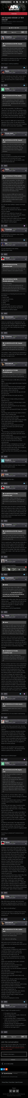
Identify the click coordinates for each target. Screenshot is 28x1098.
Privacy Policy (5, 1082)
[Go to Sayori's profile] (2, 721)
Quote (5, 67)
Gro (6, 243)
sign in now (8, 1046)
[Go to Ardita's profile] (2, 475)
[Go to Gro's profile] (2, 244)
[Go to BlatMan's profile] (2, 89)
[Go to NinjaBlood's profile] (2, 460)
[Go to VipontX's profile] (2, 1006)
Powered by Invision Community (14, 1095)
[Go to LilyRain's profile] (2, 897)
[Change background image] (23, 2)
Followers (13, 1059)
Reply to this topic (15, 28)
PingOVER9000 (9, 578)
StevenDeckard (9, 317)
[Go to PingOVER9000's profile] (2, 578)
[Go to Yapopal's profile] (2, 258)
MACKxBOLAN (9, 363)
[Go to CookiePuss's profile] (2, 37)
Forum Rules (11, 1082)
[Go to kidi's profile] (2, 561)
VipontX (7, 1005)
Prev (5, 32)
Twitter (14, 1091)
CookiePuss (8, 37)
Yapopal (20, 43)
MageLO (5, 21)
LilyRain (7, 896)
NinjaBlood (8, 460)
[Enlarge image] (14, 568)
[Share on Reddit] (6, 1069)
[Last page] (26, 32)
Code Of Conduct (19, 1082)
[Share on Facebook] (4, 1069)
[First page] (2, 32)
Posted (10, 38)
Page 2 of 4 (14, 32)
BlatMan (7, 88)
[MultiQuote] (2, 68)
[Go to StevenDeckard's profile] (2, 317)
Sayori (7, 721)
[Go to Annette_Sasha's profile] (2, 134)
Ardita (6, 474)
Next (23, 32)
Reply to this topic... (9, 1054)
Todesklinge (8, 229)
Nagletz (7, 71)
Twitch (17, 1091)
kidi (6, 560)
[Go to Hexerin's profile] (2, 616)
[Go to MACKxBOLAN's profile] (2, 364)
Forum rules (14, 13)
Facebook (10, 1091)
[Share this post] (25, 38)
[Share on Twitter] (2, 1069)
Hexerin (7, 615)
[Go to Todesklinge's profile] (2, 230)
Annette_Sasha (9, 133)
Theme (13, 1088)
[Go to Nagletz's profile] (2, 71)
